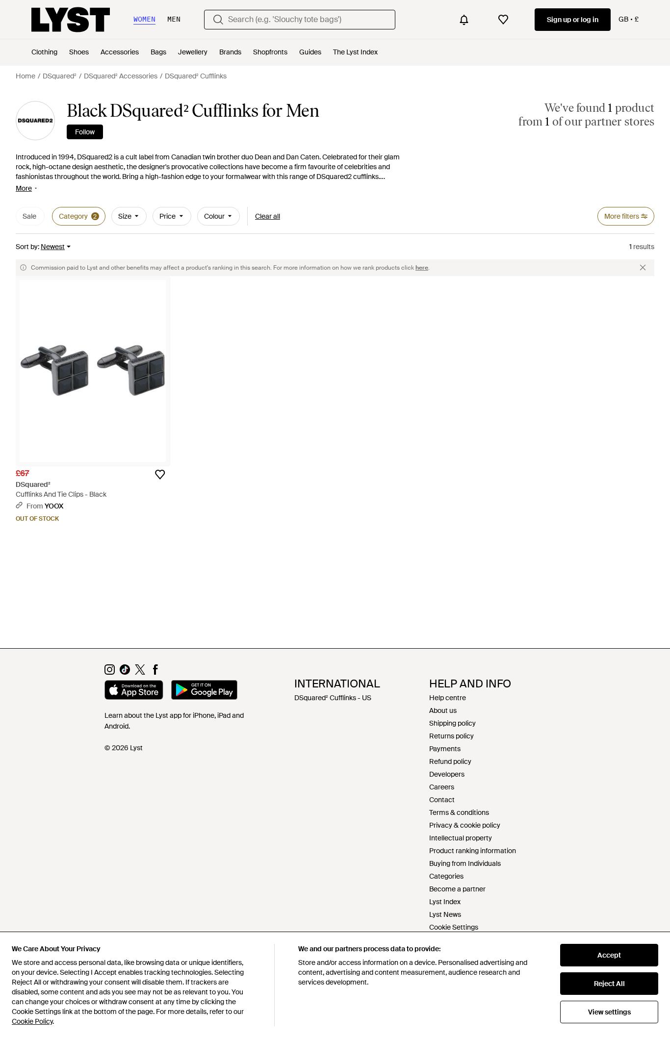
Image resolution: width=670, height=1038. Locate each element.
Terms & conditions (459, 812)
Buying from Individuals (465, 863)
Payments (445, 748)
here (421, 268)
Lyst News (445, 914)
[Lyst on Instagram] (109, 672)
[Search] (218, 19)
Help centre (447, 697)
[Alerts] (464, 19)
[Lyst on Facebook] (155, 672)
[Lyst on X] (140, 672)
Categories (446, 876)
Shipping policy (452, 723)
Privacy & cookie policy (464, 825)
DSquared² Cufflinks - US (332, 697)
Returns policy (451, 736)
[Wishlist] (503, 19)
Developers (446, 774)
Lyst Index (445, 901)
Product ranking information (472, 850)
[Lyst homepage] (70, 19)
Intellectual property (460, 838)
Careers (441, 787)
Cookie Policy (32, 1021)
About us (443, 710)
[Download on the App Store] (133, 691)
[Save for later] (160, 474)
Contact (442, 799)
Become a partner (457, 889)
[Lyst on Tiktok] (125, 672)
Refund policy (450, 761)
